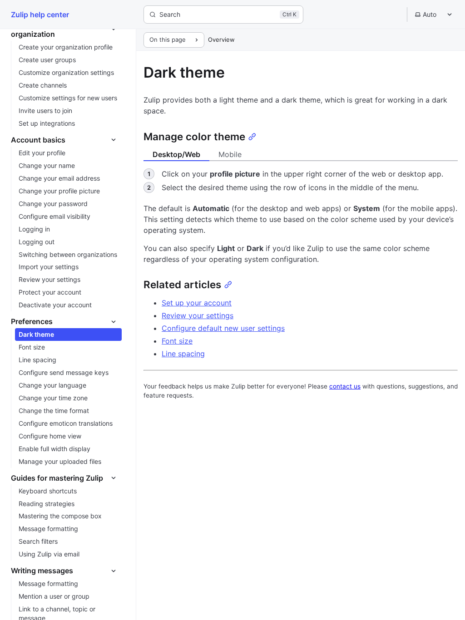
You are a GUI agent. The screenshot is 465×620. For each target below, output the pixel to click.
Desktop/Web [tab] (176, 154)
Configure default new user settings (223, 328)
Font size (177, 340)
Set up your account (197, 302)
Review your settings (197, 315)
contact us (345, 386)
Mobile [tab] (230, 154)
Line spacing (183, 353)
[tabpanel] (300, 182)
